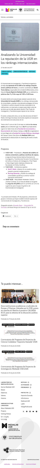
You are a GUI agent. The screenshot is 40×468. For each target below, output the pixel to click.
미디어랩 (4, 419)
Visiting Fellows (6, 414)
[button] (37, 9)
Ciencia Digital (7, 71)
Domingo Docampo (13, 173)
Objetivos (4, 393)
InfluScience (25, 398)
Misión (3, 390)
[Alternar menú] (2, 9)
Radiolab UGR (9, 3)
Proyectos (19, 291)
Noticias (32, 71)
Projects (3, 411)
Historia (3, 398)
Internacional (20, 1)
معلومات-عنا (5, 416)
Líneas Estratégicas (20, 71)
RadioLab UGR (25, 401)
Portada (5, 73)
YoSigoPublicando (26, 407)
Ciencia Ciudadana (8, 324)
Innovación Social (8, 351)
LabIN (23, 404)
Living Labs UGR (20, 3)
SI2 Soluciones (35, 459)
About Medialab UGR (7, 408)
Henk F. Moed (12, 169)
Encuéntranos (30, 3)
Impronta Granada (21, 324)
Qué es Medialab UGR (8, 387)
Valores (3, 395)
